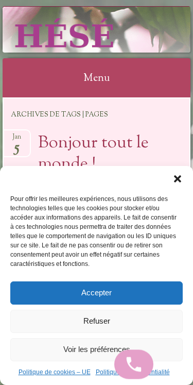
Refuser (96, 320)
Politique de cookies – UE (55, 372)
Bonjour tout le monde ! (93, 154)
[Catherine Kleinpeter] (80, 29)
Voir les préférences (96, 349)
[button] (177, 179)
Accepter (96, 292)
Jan (16, 139)
